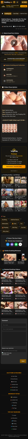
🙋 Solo (14, 223)
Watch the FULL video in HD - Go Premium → (14, 54)
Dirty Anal (5, 231)
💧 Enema (14, 405)
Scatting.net (8, 13)
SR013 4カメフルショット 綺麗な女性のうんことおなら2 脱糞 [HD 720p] (20, 185)
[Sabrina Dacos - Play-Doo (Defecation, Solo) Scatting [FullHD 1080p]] (7, 275)
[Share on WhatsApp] (16, 244)
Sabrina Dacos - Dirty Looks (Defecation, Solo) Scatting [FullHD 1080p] (20, 280)
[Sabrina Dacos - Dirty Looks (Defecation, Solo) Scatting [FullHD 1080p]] (20, 275)
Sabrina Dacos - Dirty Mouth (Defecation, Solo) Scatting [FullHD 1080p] (20, 311)
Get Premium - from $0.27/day (14, 166)
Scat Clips (16, 13)
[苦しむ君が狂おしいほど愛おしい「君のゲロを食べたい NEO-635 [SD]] (20, 204)
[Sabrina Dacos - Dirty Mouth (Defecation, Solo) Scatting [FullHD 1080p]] (20, 305)
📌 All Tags (14, 408)
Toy (21, 223)
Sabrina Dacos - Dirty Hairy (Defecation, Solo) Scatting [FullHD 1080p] (7, 311)
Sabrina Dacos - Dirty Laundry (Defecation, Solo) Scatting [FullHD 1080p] (6, 296)
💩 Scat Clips (14, 376)
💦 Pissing (14, 420)
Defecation (5, 223)
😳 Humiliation (14, 397)
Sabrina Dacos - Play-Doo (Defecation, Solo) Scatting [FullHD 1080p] (7, 280)
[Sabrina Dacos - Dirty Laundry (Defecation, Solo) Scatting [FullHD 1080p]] (7, 290)
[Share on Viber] (12, 244)
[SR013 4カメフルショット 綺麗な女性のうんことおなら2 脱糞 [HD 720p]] (20, 180)
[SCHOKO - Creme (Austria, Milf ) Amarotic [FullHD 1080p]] (7, 180)
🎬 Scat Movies (14, 379)
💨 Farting (14, 423)
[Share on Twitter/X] (20, 244)
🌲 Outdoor (14, 429)
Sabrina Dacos (15, 219)
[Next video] (25, 259)
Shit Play (14, 227)
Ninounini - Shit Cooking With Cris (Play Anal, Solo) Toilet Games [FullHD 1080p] (7, 209)
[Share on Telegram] (7, 244)
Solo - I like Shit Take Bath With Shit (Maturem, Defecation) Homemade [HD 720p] (20, 197)
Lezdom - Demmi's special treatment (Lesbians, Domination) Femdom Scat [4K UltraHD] (7, 197)
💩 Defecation (14, 418)
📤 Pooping (5, 227)
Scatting (4, 219)
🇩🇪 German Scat (14, 387)
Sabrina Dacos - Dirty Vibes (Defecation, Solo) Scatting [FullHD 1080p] (20, 296)
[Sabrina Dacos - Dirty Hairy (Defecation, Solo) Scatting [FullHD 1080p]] (7, 305)
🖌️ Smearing (14, 402)
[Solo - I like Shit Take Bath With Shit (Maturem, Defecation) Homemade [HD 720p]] (20, 192)
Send (23, 361)
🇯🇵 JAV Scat (14, 381)
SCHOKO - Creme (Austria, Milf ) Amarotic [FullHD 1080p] (7, 185)
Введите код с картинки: (8, 348)
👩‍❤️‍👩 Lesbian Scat (14, 400)
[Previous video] (2, 259)
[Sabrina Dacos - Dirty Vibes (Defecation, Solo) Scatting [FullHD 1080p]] (20, 290)
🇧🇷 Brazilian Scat (14, 390)
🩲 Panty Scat (14, 426)
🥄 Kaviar (14, 415)
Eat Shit (23, 227)
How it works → (14, 170)
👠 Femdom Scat (14, 384)
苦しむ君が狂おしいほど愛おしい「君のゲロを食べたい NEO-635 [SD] (20, 209)
